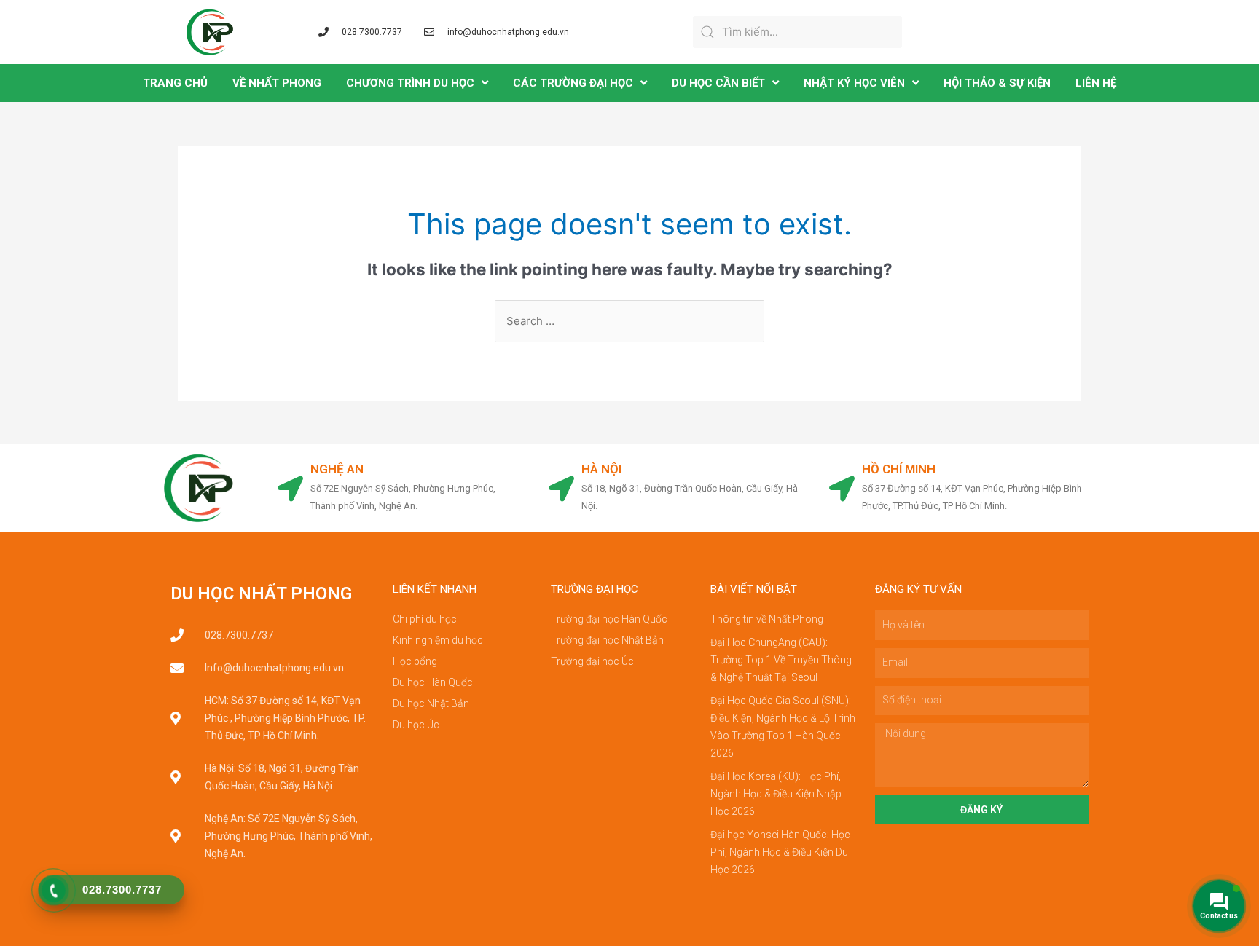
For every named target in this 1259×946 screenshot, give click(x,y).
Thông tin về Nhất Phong (766, 619)
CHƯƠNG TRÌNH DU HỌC (410, 83)
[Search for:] (629, 321)
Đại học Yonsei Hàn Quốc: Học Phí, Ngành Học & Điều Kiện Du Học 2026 (780, 852)
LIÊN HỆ (1095, 83)
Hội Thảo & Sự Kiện (997, 83)
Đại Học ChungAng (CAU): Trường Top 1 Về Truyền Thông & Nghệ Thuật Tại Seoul (781, 659)
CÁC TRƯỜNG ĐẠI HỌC (573, 83)
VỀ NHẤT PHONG (276, 83)
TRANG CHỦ (175, 83)
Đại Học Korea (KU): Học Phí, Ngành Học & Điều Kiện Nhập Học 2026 (776, 793)
